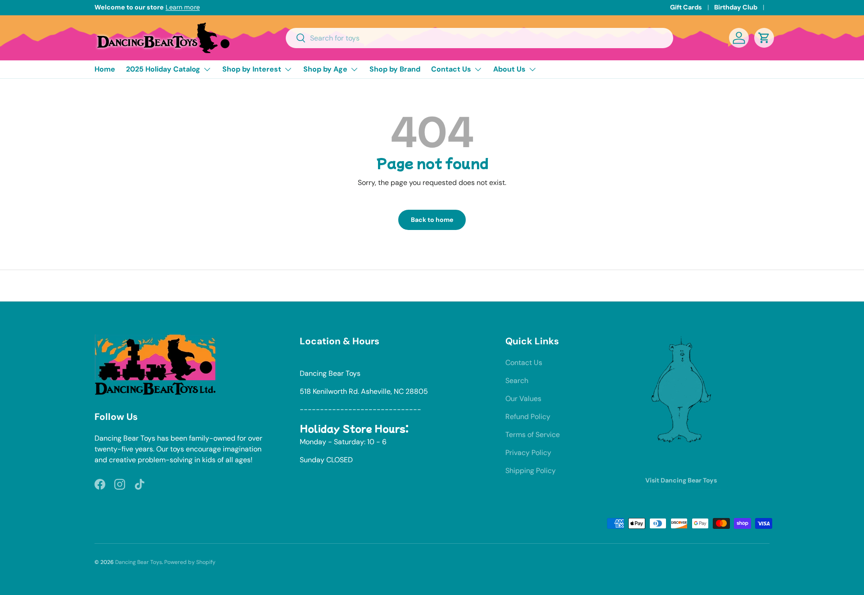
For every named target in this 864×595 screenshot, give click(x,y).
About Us (509, 69)
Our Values (523, 398)
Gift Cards (686, 7)
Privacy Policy (528, 452)
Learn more (183, 7)
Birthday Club (735, 7)
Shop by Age (325, 69)
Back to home (432, 220)
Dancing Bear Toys (138, 562)
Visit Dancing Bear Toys (681, 480)
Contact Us (451, 69)
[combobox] (479, 38)
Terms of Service (532, 434)
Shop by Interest (251, 69)
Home (104, 69)
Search (516, 380)
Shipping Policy (530, 470)
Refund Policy (527, 416)
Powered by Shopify (190, 562)
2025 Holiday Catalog (163, 69)
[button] (764, 38)
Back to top (432, 285)
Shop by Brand (394, 69)
